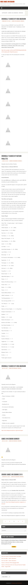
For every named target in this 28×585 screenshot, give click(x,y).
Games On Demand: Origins (18, 21)
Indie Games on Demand (7, 2)
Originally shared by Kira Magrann (13, 19)
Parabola (14, 583)
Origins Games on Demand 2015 (12, 474)
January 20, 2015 (6, 476)
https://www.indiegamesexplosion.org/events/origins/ (12, 430)
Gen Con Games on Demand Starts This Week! (11, 556)
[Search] (25, 530)
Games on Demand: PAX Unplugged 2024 (10, 562)
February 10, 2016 (6, 21)
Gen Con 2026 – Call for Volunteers (8, 558)
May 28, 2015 (5, 368)
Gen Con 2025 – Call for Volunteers (8, 560)
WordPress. (19, 583)
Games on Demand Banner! (10, 439)
